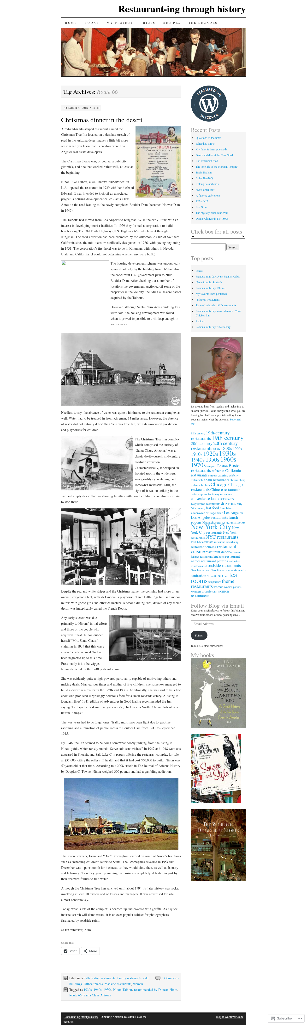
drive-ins (228, 503)
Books (92, 23)
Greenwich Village (203, 513)
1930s (88, 989)
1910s (196, 454)
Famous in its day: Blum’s (210, 288)
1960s (228, 458)
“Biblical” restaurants (208, 299)
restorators (235, 561)
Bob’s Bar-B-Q (204, 178)
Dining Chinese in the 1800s (212, 218)
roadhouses (198, 566)
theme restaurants (212, 583)
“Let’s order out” (205, 189)
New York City (211, 526)
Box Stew (201, 207)
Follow (199, 635)
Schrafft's (212, 576)
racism (208, 541)
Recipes (172, 23)
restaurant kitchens (212, 556)
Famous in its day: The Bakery (213, 327)
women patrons (233, 587)
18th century (198, 433)
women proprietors (204, 591)
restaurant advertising (226, 542)
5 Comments (170, 978)
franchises (226, 508)
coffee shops (197, 494)
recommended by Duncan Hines (155, 989)
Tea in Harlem (204, 172)
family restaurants (129, 978)
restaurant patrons (214, 560)
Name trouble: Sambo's (209, 282)
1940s (97, 989)
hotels (220, 513)
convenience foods (205, 498)
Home (71, 23)
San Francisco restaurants (228, 570)
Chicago (219, 484)
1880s (216, 449)
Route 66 (75, 995)
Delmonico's (227, 499)
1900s (237, 448)
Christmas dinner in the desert (101, 119)
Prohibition (197, 542)
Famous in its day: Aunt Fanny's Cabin (218, 276)
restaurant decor (218, 551)
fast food (212, 508)
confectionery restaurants (218, 494)
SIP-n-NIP (202, 201)
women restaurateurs (210, 593)
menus (240, 522)
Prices (148, 23)
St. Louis (223, 576)
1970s (198, 465)
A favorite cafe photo (208, 195)
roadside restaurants (118, 984)
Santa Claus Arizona (97, 995)
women (138, 984)
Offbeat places (93, 984)
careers (212, 475)
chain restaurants (216, 479)
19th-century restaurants (210, 435)
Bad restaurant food (207, 161)
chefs (207, 485)
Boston (222, 465)
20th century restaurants (214, 445)
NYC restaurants (222, 536)
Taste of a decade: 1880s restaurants (216, 305)
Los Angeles (233, 512)
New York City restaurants (215, 530)
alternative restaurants (100, 978)
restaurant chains (203, 546)
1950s (107, 989)
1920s (210, 453)
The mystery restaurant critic (212, 213)
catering (223, 475)
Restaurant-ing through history (182, 8)
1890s (226, 448)
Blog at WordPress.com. (229, 1017)
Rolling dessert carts (207, 184)
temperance (214, 582)
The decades (203, 23)
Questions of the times (208, 138)
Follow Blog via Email (217, 605)
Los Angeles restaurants (209, 517)
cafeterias (218, 470)
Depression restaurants (205, 503)
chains (234, 480)
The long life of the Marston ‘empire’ (217, 166)
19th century (227, 437)
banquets (212, 466)
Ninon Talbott (122, 989)
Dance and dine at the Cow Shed (214, 155)
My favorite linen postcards (211, 149)
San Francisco (200, 570)
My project (120, 23)
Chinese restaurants (225, 489)
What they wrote (205, 143)
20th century (202, 443)
